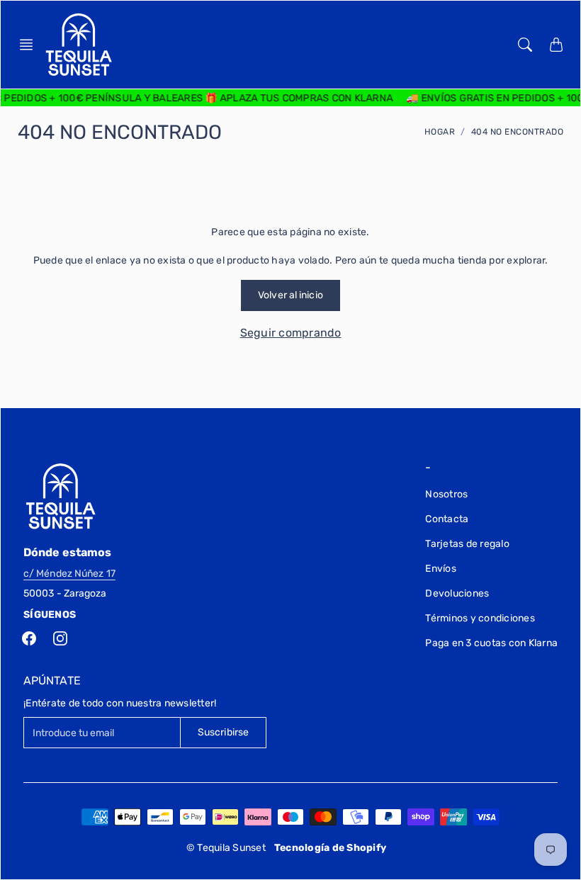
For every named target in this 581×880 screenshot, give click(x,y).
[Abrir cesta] (556, 44)
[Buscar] (525, 44)
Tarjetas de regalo (467, 544)
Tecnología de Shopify (330, 848)
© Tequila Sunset (226, 848)
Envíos (440, 569)
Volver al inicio (290, 295)
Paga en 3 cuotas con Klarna (491, 643)
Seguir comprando (291, 332)
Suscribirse (223, 732)
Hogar (440, 132)
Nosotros (446, 494)
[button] (30, 45)
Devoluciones (457, 593)
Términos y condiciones (480, 618)
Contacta (446, 519)
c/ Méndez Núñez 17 (69, 574)
